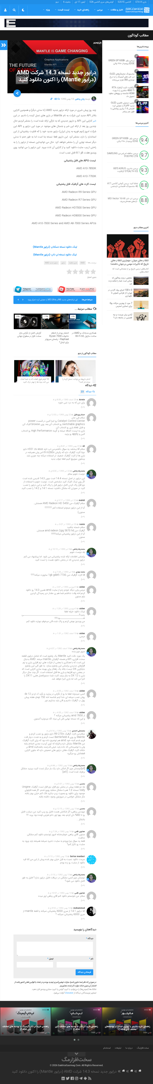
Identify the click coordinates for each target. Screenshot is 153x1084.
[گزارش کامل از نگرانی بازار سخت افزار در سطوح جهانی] (27, 321)
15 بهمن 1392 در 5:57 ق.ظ (65, 784)
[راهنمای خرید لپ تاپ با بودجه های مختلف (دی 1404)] (76, 1021)
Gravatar (69, 993)
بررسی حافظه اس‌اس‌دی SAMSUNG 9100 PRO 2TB (122, 155)
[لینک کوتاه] (51, 99)
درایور (63, 262)
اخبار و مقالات (117, 10)
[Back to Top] (76, 1054)
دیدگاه (86, 392)
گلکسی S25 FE (124, 2)
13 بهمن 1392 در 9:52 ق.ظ (59, 908)
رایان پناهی (80, 99)
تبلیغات (118, 1048)
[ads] (76, 23)
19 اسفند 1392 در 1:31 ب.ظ (64, 633)
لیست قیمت (63, 10)
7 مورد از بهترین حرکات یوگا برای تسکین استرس (121, 305)
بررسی (100, 10)
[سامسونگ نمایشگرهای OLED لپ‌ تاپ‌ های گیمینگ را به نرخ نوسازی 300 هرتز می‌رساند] (143, 77)
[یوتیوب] (76, 289)
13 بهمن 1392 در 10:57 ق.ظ (60, 893)
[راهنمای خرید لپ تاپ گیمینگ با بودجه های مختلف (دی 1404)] (25, 1021)
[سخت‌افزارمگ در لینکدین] (63, 1078)
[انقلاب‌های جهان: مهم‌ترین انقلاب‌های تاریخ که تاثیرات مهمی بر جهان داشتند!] (128, 246)
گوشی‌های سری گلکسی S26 (101, 2)
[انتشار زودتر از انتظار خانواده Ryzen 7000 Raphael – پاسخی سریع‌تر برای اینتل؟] (55, 321)
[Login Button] (5, 10)
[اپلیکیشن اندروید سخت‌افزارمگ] (85, 1078)
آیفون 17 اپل (80, 2)
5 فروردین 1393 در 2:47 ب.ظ (64, 587)
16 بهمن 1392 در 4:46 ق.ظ (58, 765)
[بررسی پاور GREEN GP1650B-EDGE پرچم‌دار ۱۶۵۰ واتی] (143, 62)
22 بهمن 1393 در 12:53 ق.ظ (59, 414)
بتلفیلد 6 (66, 2)
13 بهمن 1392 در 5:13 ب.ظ (55, 856)
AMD (83, 262)
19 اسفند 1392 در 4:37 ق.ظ (58, 648)
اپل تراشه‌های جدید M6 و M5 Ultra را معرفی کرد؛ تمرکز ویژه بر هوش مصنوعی (53, 301)
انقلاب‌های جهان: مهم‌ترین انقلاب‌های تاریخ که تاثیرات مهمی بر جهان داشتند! (130, 262)
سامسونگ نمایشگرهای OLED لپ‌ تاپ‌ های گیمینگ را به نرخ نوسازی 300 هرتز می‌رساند (122, 77)
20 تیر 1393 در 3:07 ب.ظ (65, 524)
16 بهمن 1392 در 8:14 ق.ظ (57, 731)
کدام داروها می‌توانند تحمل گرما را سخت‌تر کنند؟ (76, 381)
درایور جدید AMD (51, 262)
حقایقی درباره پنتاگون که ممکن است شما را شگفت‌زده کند (120, 281)
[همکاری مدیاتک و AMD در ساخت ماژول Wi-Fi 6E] (82, 321)
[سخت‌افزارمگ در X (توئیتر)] (67, 1078)
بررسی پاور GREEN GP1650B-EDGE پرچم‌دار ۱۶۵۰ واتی (121, 62)
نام (91, 959)
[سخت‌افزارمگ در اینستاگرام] (76, 1078)
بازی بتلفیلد (73, 262)
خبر (94, 121)
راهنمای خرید (83, 10)
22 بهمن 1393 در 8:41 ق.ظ (68, 446)
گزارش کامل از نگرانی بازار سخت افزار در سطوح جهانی (29, 334)
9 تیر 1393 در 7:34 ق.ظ (63, 572)
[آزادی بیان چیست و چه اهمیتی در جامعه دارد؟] (141, 316)
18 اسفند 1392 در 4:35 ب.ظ (64, 712)
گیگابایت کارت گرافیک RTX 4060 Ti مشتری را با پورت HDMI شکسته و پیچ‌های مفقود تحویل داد (121, 92)
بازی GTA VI (140, 2)
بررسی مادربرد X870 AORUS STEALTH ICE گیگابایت (125, 170)
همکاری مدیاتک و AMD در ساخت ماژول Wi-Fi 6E (84, 334)
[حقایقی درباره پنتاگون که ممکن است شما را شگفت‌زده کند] (141, 281)
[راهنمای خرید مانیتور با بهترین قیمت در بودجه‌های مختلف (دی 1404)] (127, 1021)
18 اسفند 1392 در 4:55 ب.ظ (64, 691)
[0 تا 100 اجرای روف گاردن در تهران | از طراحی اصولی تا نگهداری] (141, 293)
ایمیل (50, 959)
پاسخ (83, 406)
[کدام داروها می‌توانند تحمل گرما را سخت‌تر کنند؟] (75, 371)
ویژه (48, 10)
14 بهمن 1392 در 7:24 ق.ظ (60, 831)
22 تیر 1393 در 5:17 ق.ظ (65, 500)
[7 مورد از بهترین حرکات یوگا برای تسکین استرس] (141, 305)
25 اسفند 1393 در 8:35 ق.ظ (64, 399)
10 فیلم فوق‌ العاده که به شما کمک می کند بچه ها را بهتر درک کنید (34, 381)
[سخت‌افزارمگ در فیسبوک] (72, 1078)
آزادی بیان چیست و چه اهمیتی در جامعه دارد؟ (122, 316)
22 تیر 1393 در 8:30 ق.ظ (59, 471)
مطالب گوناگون (138, 35)
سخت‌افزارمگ (143, 1048)
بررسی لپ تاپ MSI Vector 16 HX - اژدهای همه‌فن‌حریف (123, 200)
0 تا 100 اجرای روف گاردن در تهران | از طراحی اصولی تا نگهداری (120, 293)
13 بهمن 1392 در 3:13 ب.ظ (58, 874)
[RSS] (90, 1078)
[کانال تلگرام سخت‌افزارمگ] (80, 1078)
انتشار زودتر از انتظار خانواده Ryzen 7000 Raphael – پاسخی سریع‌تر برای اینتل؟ (57, 337)
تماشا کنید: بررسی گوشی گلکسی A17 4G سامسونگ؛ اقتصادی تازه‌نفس (122, 185)
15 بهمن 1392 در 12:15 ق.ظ (65, 808)
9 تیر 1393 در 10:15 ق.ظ (59, 549)
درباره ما (129, 1048)
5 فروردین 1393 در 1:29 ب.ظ (64, 608)
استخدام (107, 1048)
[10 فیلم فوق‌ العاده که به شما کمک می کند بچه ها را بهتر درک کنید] (34, 371)
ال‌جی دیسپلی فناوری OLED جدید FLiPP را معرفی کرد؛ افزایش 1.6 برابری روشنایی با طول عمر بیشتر (122, 107)
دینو (57, 2)
